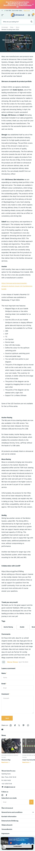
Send (7, 718)
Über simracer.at (7, 808)
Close (33, 4)
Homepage (4, 27)
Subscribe (31, 802)
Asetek (22, 627)
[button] (2, 10)
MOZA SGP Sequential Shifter (17, 840)
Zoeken (31, 21)
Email (3, 684)
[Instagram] (2, 795)
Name (4, 673)
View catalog (2, 15)
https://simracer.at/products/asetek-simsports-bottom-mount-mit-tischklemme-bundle (17, 286)
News (17, 27)
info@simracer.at (9, 787)
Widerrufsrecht (6, 825)
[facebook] (6, 795)
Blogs (11, 27)
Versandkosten (6, 829)
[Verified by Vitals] (11, 843)
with (17, 3)
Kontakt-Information (8, 816)
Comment (5, 694)
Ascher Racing (8, 627)
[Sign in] (29, 15)
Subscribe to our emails (9, 798)
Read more (27, 10)
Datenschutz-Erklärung (9, 821)
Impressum (5, 833)
